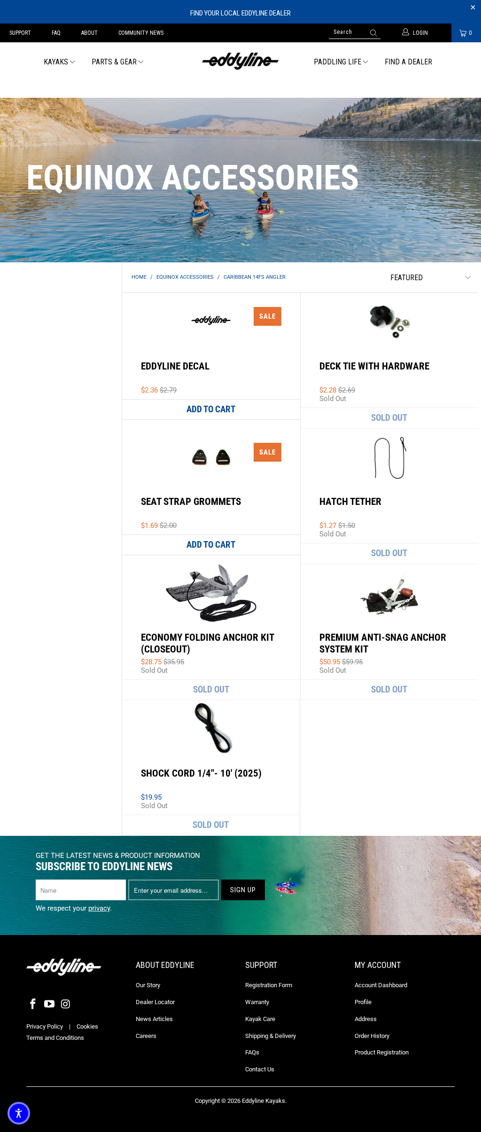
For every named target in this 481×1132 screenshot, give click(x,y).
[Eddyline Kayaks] (240, 60)
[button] (19, 1113)
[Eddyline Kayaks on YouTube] (50, 1004)
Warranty (257, 1002)
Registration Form (268, 985)
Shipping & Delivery (270, 1035)
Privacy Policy (44, 1026)
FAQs (252, 1052)
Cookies (87, 1026)
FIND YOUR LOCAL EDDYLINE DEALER (240, 13)
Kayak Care (260, 1018)
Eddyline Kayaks (263, 1100)
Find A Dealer (408, 61)
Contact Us (259, 1069)
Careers (146, 1035)
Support (20, 33)
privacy (99, 908)
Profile (363, 1002)
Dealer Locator (155, 1002)
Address (366, 1018)
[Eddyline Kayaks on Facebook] (33, 1004)
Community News (140, 33)
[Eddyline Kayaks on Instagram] (66, 1004)
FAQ (56, 33)
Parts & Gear (114, 61)
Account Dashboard (381, 985)
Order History (372, 1035)
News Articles (154, 1018)
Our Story (148, 985)
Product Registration (382, 1052)
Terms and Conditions (55, 1037)
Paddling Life (337, 61)
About (89, 33)
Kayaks (56, 61)
